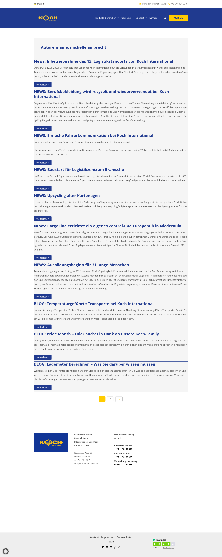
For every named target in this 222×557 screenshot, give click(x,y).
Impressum (107, 537)
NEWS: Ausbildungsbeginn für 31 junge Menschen (81, 264)
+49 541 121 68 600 (123, 449)
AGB (111, 541)
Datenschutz (124, 537)
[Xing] (119, 547)
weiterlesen (42, 85)
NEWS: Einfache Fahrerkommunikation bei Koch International (93, 135)
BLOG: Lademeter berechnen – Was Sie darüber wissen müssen (94, 364)
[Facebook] (103, 547)
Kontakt (94, 537)
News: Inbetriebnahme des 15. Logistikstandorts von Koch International (103, 61)
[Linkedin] (111, 547)
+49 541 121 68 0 (179, 3)
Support (140, 17)
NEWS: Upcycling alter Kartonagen (67, 195)
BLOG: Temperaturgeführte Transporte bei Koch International (94, 303)
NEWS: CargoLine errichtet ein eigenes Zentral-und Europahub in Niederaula (107, 225)
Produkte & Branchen (105, 17)
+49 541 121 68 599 (123, 464)
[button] (165, 18)
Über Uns (126, 17)
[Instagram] (107, 547)
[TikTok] (115, 547)
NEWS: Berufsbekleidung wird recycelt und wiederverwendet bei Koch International (101, 94)
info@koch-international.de (154, 3)
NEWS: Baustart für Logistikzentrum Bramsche (79, 169)
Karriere (153, 17)
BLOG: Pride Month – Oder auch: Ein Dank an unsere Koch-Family (96, 333)
